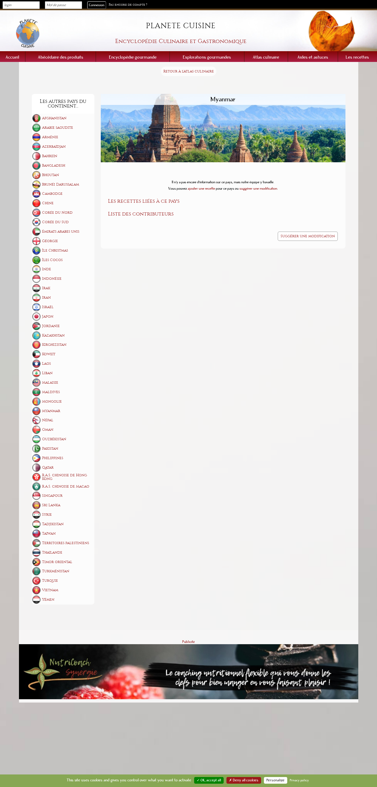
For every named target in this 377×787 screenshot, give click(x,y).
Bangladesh (53, 165)
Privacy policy (299, 780)
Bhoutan (50, 175)
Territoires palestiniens (65, 543)
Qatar (48, 467)
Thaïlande (52, 552)
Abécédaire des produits (60, 57)
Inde (46, 269)
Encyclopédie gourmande (133, 57)
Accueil (12, 57)
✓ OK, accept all (209, 780)
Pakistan (50, 448)
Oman (47, 429)
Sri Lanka (51, 505)
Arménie (50, 137)
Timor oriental (57, 562)
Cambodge (52, 193)
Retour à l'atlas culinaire (188, 71)
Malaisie (50, 382)
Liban (47, 373)
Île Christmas (55, 250)
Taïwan (49, 533)
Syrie (47, 514)
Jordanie (51, 326)
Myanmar (51, 411)
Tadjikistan (53, 524)
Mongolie (52, 401)
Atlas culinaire (266, 57)
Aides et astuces (312, 57)
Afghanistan (54, 118)
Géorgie (50, 241)
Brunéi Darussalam (60, 184)
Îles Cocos (52, 260)
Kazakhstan (53, 335)
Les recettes (357, 57)
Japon (47, 316)
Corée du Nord (57, 212)
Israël (48, 307)
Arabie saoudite (57, 127)
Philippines (52, 458)
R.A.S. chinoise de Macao (65, 486)
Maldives (51, 392)
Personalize (275, 780)
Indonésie (52, 278)
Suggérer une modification (308, 236)
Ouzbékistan (54, 439)
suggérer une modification (258, 189)
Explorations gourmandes (207, 57)
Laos (46, 363)
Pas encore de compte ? (128, 4)
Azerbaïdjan (54, 146)
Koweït (48, 354)
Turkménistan (55, 571)
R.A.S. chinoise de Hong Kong (64, 477)
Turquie (50, 580)
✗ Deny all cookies (244, 780)
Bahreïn (49, 156)
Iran (46, 297)
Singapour (52, 495)
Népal (47, 420)
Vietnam (50, 590)
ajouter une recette (201, 189)
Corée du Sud (55, 222)
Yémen (48, 599)
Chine (48, 203)
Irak (46, 288)
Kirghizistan (54, 344)
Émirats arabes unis (60, 231)
